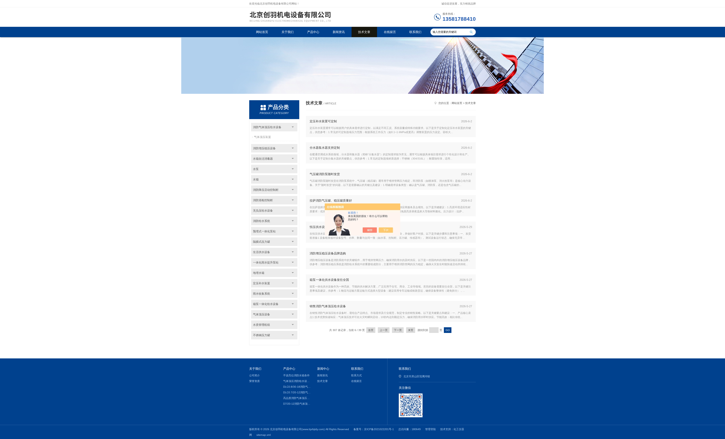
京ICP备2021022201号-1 (379, 429)
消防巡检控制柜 (263, 200)
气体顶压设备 (261, 314)
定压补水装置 (261, 283)
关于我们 (288, 32)
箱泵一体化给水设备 (265, 304)
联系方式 (356, 375)
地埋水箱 (258, 272)
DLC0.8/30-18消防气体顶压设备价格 (297, 386)
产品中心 (313, 32)
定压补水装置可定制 (323, 121)
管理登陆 (430, 429)
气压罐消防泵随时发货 (325, 174)
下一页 (398, 330)
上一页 (384, 330)
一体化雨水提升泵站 (265, 262)
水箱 (256, 179)
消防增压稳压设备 (264, 148)
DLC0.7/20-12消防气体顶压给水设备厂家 (297, 392)
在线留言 (390, 32)
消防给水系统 (261, 221)
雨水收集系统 (261, 293)
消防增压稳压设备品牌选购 (328, 253)
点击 (292, 127)
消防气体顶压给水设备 (267, 127)
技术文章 (364, 32)
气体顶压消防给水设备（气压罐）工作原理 (297, 381)
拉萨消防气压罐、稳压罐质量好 (331, 200)
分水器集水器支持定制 (325, 147)
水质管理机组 (261, 324)
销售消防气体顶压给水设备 (328, 306)
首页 (370, 330)
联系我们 (415, 32)
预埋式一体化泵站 (264, 231)
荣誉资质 (254, 381)
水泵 (256, 169)
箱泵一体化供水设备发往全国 (329, 279)
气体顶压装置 (262, 137)
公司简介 (254, 375)
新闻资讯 (339, 32)
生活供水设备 (261, 252)
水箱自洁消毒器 (263, 158)
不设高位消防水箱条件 (296, 375)
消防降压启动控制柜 (265, 189)
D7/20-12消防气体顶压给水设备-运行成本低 (297, 403)
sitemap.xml (263, 434)
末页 (410, 330)
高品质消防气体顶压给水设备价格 (297, 398)
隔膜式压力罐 (261, 241)
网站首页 (262, 32)
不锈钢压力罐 (261, 335)
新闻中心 (323, 368)
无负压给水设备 (263, 210)
